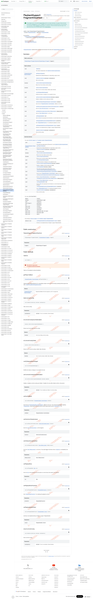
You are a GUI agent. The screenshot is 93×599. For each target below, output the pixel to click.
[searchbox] (7, 9)
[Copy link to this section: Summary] (30, 54)
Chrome (34, 591)
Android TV (43, 583)
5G (29, 585)
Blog (47, 1)
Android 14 (56, 582)
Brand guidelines (26, 596)
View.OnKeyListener (52, 111)
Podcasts (17, 587)
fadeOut (37, 68)
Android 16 (56, 578)
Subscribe (80, 596)
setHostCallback (39, 101)
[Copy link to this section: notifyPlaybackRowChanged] (39, 361)
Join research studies (83, 582)
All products (55, 591)
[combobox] (63, 1)
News (17, 583)
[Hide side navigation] (13, 597)
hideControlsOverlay (40, 78)
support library (42, 23)
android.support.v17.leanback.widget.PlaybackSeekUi (41, 218)
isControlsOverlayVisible (41, 87)
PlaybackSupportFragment (58, 49)
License (20, 596)
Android (17, 577)
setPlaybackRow (39, 116)
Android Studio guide (71, 578)
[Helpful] (67, 11)
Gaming (30, 577)
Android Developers (27, 11)
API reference (4, 5)
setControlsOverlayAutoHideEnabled (43, 97)
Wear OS (43, 578)
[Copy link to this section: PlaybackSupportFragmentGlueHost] (43, 233)
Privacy (30, 583)
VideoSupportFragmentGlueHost (30, 41)
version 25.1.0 (49, 14)
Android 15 (56, 580)
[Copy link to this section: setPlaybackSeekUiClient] (37, 507)
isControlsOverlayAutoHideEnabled (43, 82)
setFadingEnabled (40, 166)
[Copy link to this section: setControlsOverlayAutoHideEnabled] (43, 374)
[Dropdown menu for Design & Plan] (25, 1)
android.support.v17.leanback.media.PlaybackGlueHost (34, 36)
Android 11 (56, 587)
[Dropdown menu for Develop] (33, 1)
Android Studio (84, 1)
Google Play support (83, 580)
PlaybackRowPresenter (51, 120)
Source (17, 582)
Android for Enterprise (19, 578)
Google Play (38, 1)
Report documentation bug (84, 578)
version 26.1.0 (67, 298)
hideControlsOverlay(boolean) (53, 70)
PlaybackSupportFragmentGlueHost (32, 61)
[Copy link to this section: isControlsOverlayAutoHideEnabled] (43, 319)
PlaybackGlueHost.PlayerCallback (28, 74)
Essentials (13, 1)
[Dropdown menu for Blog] (49, 1)
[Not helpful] (68, 11)
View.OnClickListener (43, 108)
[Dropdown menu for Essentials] (16, 1)
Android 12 (56, 585)
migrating (37, 25)
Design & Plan (21, 1)
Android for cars (44, 582)
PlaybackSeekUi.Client (51, 125)
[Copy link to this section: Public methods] (34, 252)
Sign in (90, 1)
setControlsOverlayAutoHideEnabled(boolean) (46, 169)
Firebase (39, 591)
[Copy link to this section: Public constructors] (37, 229)
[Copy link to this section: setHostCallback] (33, 396)
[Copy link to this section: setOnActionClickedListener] (39, 419)
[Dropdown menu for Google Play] (41, 1)
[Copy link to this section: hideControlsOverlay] (35, 298)
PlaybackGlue (26, 406)
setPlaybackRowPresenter (41, 120)
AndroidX (33, 24)
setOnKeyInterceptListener (42, 111)
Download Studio (70, 583)
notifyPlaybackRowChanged (41, 92)
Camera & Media (31, 582)
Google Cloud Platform (47, 591)
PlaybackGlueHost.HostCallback (49, 101)
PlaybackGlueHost (32, 32)
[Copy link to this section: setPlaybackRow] (33, 464)
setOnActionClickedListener (42, 106)
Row (43, 116)
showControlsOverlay (40, 130)
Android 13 (56, 583)
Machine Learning (32, 578)
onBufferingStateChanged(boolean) (33, 284)
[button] (7, 23)
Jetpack (42, 24)
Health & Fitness (31, 580)
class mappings (48, 26)
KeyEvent (58, 449)
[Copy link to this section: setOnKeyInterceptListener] (38, 441)
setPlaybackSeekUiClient (41, 125)
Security (17, 580)
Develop (30, 1)
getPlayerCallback (40, 73)
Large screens (43, 577)
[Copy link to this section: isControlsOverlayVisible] (37, 340)
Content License (51, 556)
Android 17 (56, 577)
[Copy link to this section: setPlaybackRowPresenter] (38, 485)
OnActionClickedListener (53, 106)
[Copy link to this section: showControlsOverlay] (36, 529)
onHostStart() (57, 406)
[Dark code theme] (68, 236)
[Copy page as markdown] (47, 18)
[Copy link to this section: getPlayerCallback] (34, 275)
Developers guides (70, 579)
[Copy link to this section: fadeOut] (29, 255)
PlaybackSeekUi (45, 32)
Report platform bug (83, 577)
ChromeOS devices (44, 580)
